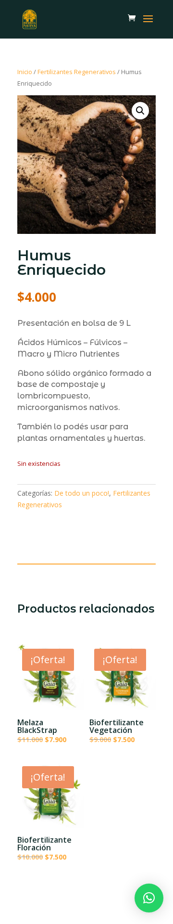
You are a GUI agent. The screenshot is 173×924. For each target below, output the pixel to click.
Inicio (24, 71)
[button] (140, 110)
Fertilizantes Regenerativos (76, 71)
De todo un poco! (81, 493)
